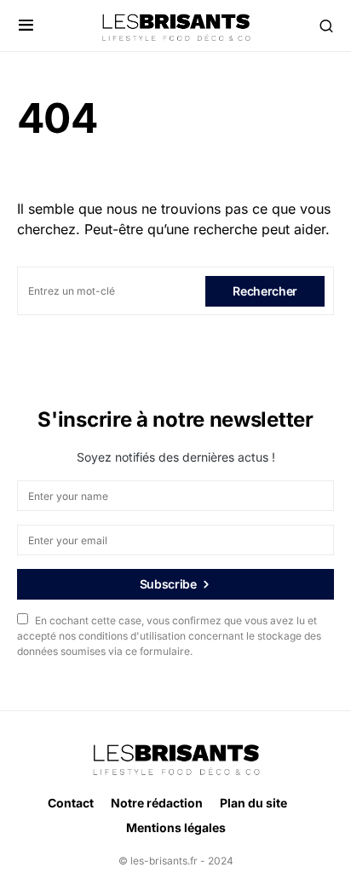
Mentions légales (176, 827)
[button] (26, 25)
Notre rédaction (157, 802)
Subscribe (168, 584)
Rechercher (265, 291)
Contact (71, 802)
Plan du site (253, 802)
